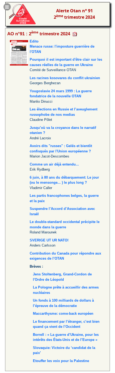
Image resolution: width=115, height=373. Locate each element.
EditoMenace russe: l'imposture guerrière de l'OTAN (62, 46)
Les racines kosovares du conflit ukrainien (65, 78)
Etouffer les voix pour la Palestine (61, 361)
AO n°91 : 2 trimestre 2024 (38, 33)
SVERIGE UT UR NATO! (49, 240)
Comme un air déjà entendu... (54, 164)
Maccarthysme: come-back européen (63, 314)
